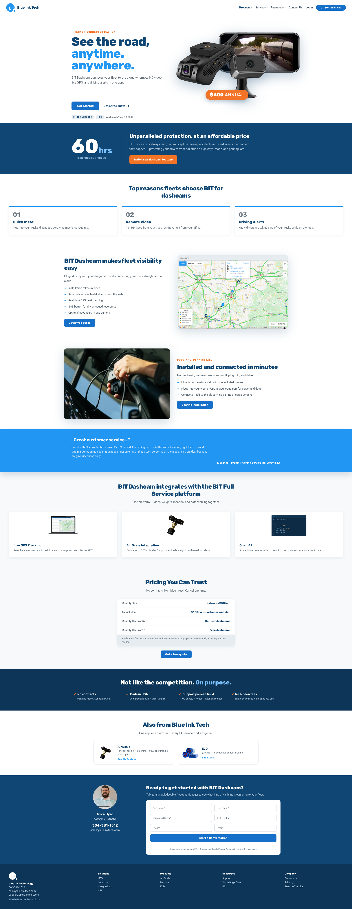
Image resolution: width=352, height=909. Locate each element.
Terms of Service (243, 849)
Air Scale (165, 878)
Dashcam (165, 882)
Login (309, 7)
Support (227, 878)
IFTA (100, 878)
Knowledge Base (231, 882)
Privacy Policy (224, 849)
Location (103, 882)
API (100, 890)
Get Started (85, 106)
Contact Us (295, 7)
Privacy (289, 882)
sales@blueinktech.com (105, 830)
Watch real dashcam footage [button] (153, 159)
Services (261, 7)
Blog (225, 886)
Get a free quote (116, 106)
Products (245, 7)
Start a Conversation (213, 838)
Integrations (105, 886)
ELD (162, 886)
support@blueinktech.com (24, 894)
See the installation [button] (195, 404)
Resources (278, 7)
